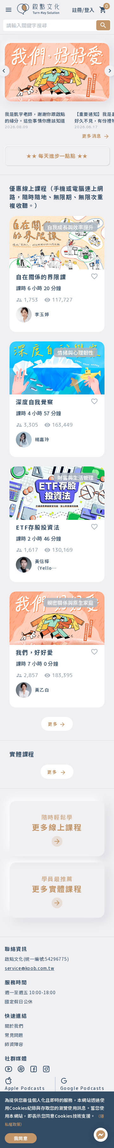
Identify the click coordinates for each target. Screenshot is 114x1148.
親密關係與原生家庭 (70, 602)
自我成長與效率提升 (70, 227)
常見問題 (14, 1035)
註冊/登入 (83, 10)
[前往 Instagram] (46, 1069)
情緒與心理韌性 (75, 352)
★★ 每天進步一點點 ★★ (57, 155)
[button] (15, 90)
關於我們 (14, 1026)
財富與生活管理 (75, 477)
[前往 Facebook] (34, 1069)
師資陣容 (14, 1044)
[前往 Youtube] (9, 1069)
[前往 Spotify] (21, 1069)
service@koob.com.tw (29, 968)
